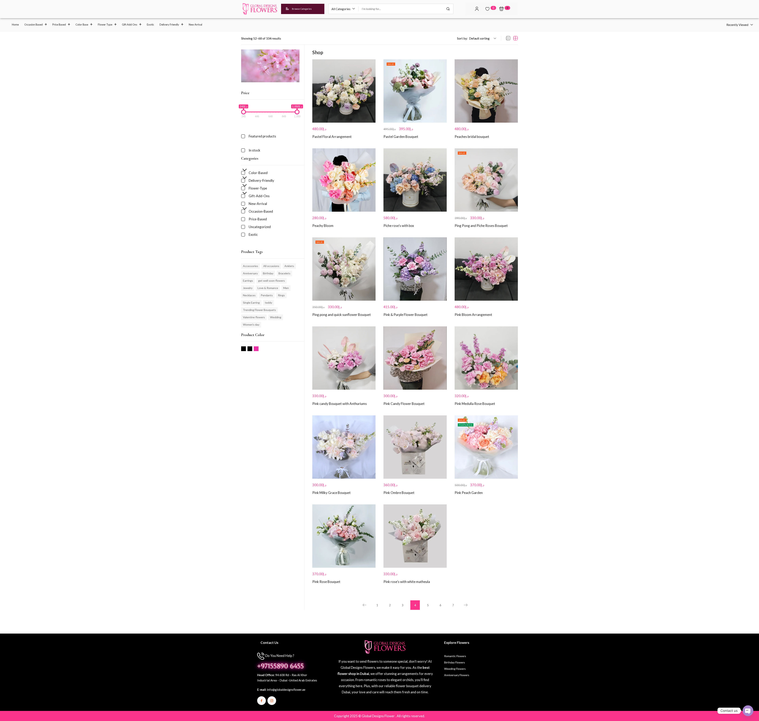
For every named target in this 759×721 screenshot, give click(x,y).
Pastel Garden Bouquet (400, 137)
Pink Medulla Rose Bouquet (475, 404)
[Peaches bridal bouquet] (486, 91)
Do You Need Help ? (279, 656)
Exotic (253, 234)
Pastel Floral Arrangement (332, 137)
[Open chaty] (748, 710)
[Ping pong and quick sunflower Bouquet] (344, 269)
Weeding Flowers (455, 668)
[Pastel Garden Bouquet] (415, 91)
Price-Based (258, 219)
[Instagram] (271, 700)
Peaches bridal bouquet (472, 137)
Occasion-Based (261, 211)
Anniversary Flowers (456, 675)
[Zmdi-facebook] (261, 700)
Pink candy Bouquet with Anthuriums (339, 404)
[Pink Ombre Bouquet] (415, 447)
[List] (508, 38)
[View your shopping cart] (501, 9)
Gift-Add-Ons (259, 196)
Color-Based (258, 173)
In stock (254, 150)
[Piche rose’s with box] (415, 180)
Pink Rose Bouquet (326, 582)
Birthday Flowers (454, 662)
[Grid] (515, 38)
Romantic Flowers (455, 656)
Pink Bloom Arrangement (473, 315)
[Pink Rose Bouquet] (344, 536)
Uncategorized (260, 227)
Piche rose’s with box (398, 226)
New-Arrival (258, 204)
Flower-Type (258, 188)
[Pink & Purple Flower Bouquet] (415, 269)
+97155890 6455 (280, 666)
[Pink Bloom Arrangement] (486, 269)
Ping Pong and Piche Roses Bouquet (481, 226)
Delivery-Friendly (261, 180)
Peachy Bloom (322, 226)
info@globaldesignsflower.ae (286, 689)
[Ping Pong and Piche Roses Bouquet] (486, 180)
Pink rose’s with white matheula (406, 582)
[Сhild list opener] (244, 171)
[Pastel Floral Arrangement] (344, 91)
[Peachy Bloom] (344, 180)
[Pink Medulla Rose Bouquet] (486, 358)
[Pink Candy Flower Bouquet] (415, 358)
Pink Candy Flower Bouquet (404, 404)
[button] (343, 9)
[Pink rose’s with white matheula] (415, 536)
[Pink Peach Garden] (486, 447)
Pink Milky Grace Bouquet (331, 493)
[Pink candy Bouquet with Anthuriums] (344, 358)
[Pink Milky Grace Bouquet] (344, 447)
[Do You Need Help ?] (260, 656)
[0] (487, 9)
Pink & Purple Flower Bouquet (405, 315)
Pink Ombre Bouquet (398, 493)
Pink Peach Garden (469, 493)
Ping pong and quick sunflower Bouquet (341, 315)
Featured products (262, 136)
